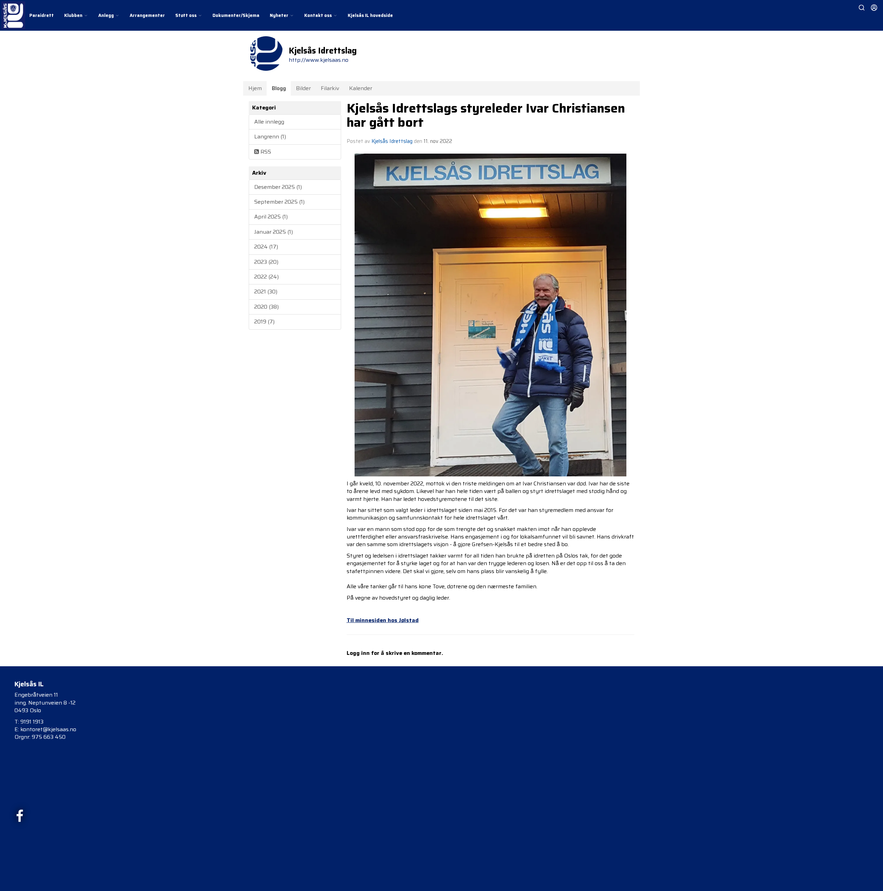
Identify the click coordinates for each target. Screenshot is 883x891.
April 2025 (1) (271, 216)
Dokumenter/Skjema (235, 15)
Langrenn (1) (270, 136)
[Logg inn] (874, 7)
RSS (265, 151)
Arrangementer (147, 15)
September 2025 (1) (279, 201)
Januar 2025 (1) (273, 231)
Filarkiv (330, 88)
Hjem (255, 88)
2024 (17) (266, 246)
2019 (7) (264, 321)
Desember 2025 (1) (278, 187)
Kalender (360, 88)
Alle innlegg (269, 121)
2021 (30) (265, 291)
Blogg (279, 88)
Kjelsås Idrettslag (392, 141)
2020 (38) (266, 306)
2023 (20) (266, 262)
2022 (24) (266, 276)
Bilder (303, 88)
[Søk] (861, 7)
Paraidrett (41, 15)
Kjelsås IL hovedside (370, 15)
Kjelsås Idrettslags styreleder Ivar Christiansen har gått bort (486, 115)
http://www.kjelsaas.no (318, 60)
